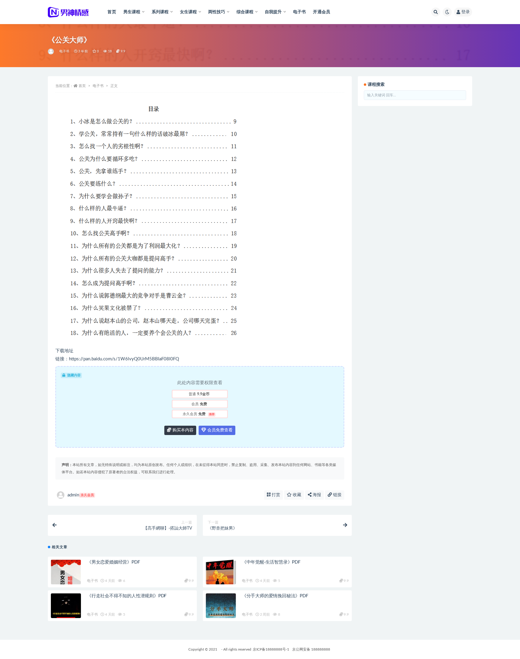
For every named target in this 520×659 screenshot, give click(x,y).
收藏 (296, 495)
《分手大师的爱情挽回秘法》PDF (275, 596)
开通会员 (321, 12)
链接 (337, 495)
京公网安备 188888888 (311, 649)
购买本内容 (182, 430)
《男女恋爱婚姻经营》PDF (113, 562)
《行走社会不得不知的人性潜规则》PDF (126, 596)
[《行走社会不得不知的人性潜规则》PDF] (66, 616)
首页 (111, 12)
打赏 (275, 495)
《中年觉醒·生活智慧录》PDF (271, 562)
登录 (465, 12)
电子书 (299, 12)
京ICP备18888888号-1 (271, 649)
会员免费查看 (219, 430)
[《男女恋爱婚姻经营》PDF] (66, 582)
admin (80, 495)
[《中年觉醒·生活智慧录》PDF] (221, 582)
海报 (316, 495)
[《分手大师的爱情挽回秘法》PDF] (221, 616)
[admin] (51, 51)
